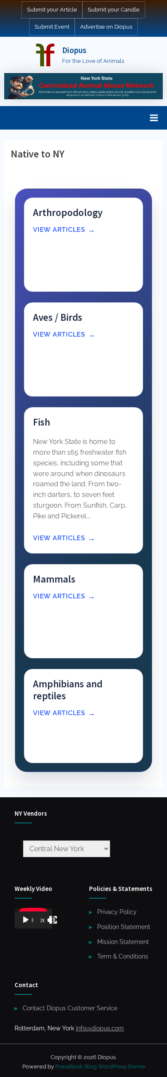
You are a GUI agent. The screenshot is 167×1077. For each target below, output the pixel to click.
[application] (33, 918)
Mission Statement (123, 941)
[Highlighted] (83, 86)
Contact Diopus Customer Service (70, 1008)
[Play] (25, 920)
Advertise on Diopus (106, 27)
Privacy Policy (117, 911)
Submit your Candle (114, 9)
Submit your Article (52, 9)
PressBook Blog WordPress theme (100, 1066)
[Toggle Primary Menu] (154, 117)
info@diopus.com (100, 1028)
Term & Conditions (122, 956)
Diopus (74, 50)
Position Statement (123, 926)
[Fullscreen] (53, 920)
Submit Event (52, 27)
